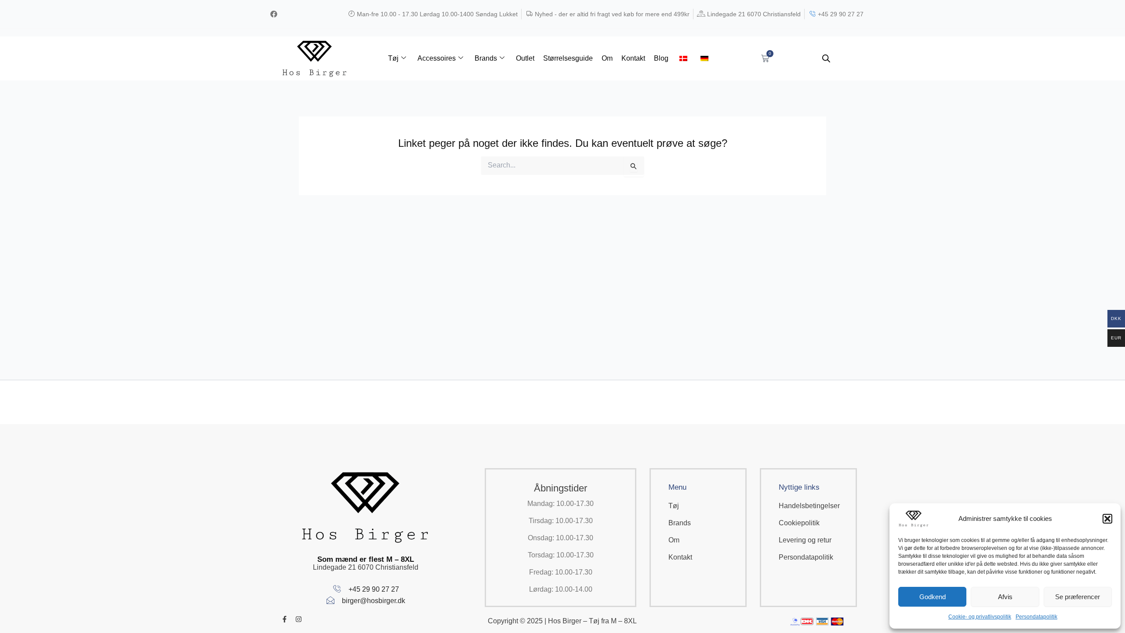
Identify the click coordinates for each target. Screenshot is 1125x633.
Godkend (932, 596)
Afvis (1005, 596)
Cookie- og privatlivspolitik (979, 617)
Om (607, 58)
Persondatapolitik (1036, 617)
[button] (1107, 518)
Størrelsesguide (568, 58)
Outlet (525, 58)
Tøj (393, 58)
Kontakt (633, 58)
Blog (661, 58)
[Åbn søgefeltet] (826, 58)
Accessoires (436, 58)
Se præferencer (1077, 596)
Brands (486, 58)
